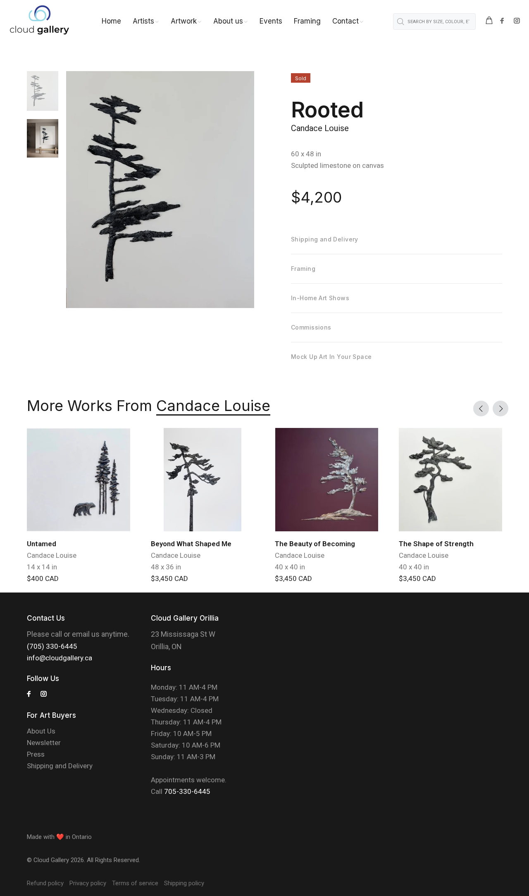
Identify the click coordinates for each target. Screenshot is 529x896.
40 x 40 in (290, 567)
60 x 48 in (306, 154)
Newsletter (44, 742)
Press (36, 754)
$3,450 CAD (169, 578)
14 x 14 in (42, 567)
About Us (41, 731)
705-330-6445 (187, 791)
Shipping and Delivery (60, 766)
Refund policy (45, 883)
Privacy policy (87, 883)
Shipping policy (184, 883)
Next (500, 408)
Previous (481, 408)
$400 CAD (43, 578)
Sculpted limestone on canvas (337, 165)
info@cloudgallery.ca (59, 658)
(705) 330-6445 (52, 646)
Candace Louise (320, 128)
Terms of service (135, 883)
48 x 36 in (166, 567)
